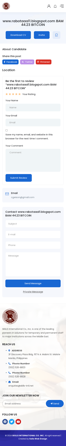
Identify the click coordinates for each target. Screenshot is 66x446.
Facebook (11, 61)
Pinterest (45, 61)
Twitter (29, 61)
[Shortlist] (56, 35)
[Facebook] (5, 421)
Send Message (33, 283)
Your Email (11, 115)
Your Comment (14, 145)
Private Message (33, 291)
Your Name (12, 100)
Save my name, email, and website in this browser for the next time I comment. (29, 136)
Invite (42, 35)
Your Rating (28, 94)
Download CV (18, 35)
